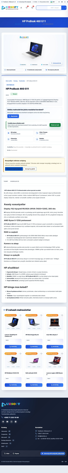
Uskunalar (30, 24)
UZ (66, 461)
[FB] (59, 2)
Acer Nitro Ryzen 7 (52, 334)
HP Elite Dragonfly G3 (32, 334)
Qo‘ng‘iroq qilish (30, 169)
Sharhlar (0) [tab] (14, 181)
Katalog (16, 81)
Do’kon (24, 24)
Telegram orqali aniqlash (13, 169)
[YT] (62, 2)
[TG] (15, 421)
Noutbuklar (38, 24)
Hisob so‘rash (55, 125)
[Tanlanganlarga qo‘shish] (20, 315)
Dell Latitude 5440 (31, 373)
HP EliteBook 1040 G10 (12, 373)
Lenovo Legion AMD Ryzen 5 (54, 373)
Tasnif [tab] (6, 181)
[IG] (65, 2)
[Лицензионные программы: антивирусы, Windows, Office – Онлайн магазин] (9, 8)
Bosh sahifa (18, 24)
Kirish (35, 1)
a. (47, 272)
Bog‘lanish (14, 116)
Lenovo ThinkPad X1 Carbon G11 (11, 335)
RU (62, 461)
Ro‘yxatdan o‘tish (44, 1)
